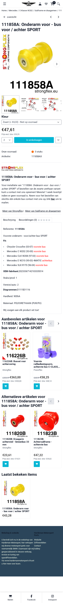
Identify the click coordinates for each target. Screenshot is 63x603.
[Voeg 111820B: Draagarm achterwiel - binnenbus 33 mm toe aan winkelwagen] (5, 464)
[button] (5, 3)
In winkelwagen (34, 140)
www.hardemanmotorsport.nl (17, 560)
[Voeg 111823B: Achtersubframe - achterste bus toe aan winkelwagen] (37, 464)
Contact (37, 546)
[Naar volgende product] (58, 17)
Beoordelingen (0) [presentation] (28, 220)
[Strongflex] (12, 170)
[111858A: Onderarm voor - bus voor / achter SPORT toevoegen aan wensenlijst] (58, 140)
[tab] (9, 220)
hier (53, 199)
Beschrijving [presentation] (9, 220)
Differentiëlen (40, 543)
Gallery (37, 548)
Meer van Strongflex (12, 211)
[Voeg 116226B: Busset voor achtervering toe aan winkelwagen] (5, 386)
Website (37, 540)
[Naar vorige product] (51, 17)
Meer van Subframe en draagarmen (43, 211)
